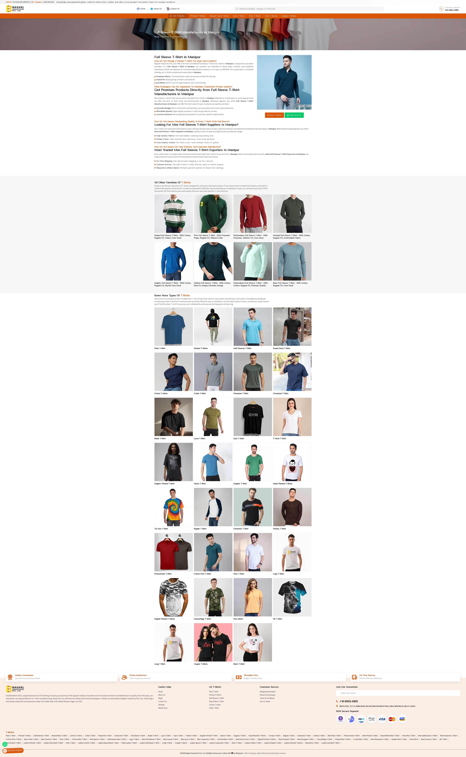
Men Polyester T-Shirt (448, 736)
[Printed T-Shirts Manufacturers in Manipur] (213, 326)
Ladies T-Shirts (289, 16)
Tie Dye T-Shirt (161, 529)
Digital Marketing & (264, 753)
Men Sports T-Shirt (97, 739)
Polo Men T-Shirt (408, 736)
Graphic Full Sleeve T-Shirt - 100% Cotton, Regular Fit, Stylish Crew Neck (172, 284)
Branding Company (278, 753)
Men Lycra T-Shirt (187, 739)
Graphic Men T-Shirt (399, 739)
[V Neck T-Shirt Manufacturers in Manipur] (292, 417)
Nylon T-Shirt (200, 484)
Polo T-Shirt (254, 16)
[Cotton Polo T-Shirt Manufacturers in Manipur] (213, 552)
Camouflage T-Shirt (202, 619)
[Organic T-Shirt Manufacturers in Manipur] (252, 462)
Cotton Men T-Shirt (79, 739)
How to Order (265, 701)
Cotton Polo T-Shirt (202, 574)
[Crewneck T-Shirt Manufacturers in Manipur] (252, 507)
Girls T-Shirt (70, 743)
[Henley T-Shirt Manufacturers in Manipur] (292, 507)
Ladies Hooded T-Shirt (331, 743)
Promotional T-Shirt (162, 574)
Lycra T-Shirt (199, 438)
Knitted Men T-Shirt (225, 739)
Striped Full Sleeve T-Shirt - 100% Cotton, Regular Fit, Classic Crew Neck (172, 236)
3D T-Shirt (277, 619)
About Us (158, 9)
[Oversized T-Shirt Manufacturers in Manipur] (292, 371)
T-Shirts (165, 36)
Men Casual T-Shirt (170, 739)
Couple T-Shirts (201, 664)
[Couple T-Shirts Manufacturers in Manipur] (213, 642)
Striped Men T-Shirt (342, 739)
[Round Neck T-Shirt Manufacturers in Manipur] (292, 326)
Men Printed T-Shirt (370, 736)
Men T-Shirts (271, 16)
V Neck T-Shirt (279, 438)
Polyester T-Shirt (240, 393)
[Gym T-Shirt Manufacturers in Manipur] (252, 417)
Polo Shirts (238, 619)
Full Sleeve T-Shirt (138, 736)
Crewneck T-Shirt (240, 529)
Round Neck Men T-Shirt (390, 736)
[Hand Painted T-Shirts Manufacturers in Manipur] (292, 462)
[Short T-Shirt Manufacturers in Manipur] (252, 642)
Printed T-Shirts (198, 16)
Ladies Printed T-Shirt (32, 743)
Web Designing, (250, 753)
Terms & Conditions (267, 698)
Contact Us (174, 9)
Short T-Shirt (239, 664)
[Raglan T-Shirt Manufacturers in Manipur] (213, 507)
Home (142, 9)
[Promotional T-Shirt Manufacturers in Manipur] (173, 552)
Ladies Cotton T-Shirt (86, 743)
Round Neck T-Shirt (219, 16)
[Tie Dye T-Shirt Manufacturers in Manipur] (173, 507)
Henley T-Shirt (279, 529)
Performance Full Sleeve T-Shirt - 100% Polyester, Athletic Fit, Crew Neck (250, 236)
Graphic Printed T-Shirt (164, 484)
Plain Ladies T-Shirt (129, 743)
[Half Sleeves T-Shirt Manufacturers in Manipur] (252, 326)
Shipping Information (268, 691)
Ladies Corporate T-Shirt (219, 743)
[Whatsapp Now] (4, 744)
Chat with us (295, 115)
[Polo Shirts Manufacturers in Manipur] (252, 597)
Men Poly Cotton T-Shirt (245, 739)
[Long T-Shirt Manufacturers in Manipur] (173, 642)
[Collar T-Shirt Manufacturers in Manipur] (213, 371)
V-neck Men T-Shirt (360, 739)
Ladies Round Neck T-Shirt (108, 743)
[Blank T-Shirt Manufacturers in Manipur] (173, 417)
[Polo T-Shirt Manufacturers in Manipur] (252, 552)
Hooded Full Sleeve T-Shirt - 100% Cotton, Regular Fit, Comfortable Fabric (291, 236)
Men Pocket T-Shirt (13, 743)
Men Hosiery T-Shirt (429, 739)
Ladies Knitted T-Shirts (293, 743)
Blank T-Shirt (160, 438)
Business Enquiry (14, 750)
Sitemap (161, 705)
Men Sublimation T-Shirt (427, 736)
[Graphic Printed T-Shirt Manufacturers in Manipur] (173, 462)
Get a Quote (275, 115)
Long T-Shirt (159, 664)
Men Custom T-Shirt (49, 739)
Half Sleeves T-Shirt (242, 348)
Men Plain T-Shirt (334, 736)
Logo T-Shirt (278, 574)
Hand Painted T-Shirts (282, 484)
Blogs (160, 698)
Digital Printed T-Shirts (164, 619)
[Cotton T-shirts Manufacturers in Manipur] (173, 371)
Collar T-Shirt (200, 393)
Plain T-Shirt (159, 348)
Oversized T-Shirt (280, 393)
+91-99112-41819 (452, 10)
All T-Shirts (178, 16)
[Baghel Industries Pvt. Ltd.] (15, 8)
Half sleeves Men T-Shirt (116, 739)
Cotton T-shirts (160, 393)
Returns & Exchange (267, 695)
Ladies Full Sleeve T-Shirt (149, 743)
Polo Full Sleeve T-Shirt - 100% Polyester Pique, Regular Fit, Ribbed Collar (212, 236)
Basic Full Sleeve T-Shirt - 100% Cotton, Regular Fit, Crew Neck (290, 284)
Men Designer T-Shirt (305, 739)
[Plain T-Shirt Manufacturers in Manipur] (173, 326)
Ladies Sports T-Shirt (198, 743)
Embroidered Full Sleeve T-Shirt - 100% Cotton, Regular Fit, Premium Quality (250, 284)
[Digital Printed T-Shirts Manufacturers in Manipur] (173, 597)
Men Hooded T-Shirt (287, 739)
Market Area (162, 708)
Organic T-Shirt (240, 484)
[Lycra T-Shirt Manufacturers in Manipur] (213, 417)
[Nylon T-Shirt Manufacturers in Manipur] (213, 462)
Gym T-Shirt (239, 16)
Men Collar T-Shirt (31, 739)
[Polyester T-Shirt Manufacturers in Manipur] (252, 371)
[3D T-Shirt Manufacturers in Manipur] (292, 597)
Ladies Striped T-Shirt (272, 743)
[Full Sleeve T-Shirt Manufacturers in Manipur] (284, 82)
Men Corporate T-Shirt (206, 739)
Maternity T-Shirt (312, 743)
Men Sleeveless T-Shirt (380, 739)
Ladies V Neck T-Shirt (253, 743)
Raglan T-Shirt (200, 529)
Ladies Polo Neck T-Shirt (53, 743)
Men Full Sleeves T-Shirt (151, 739)
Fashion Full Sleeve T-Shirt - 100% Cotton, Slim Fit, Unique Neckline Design (212, 284)
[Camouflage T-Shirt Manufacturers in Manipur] (213, 597)
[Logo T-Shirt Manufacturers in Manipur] (292, 552)
